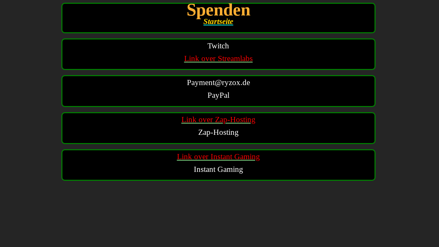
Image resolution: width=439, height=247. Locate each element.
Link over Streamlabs (218, 58)
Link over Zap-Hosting (218, 119)
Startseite (218, 21)
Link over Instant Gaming (218, 156)
